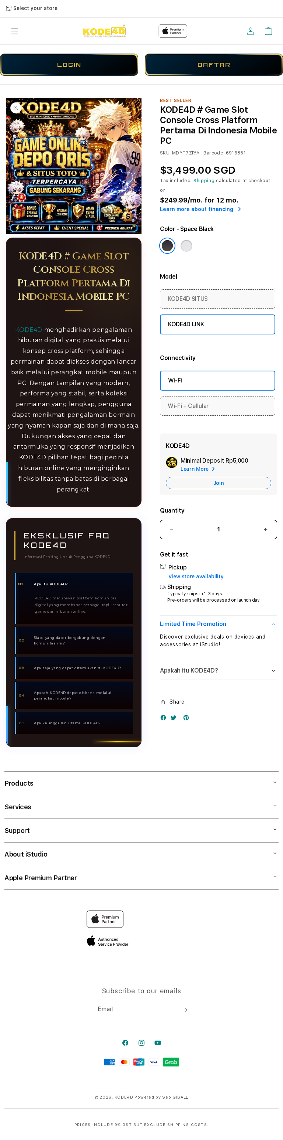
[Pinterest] (188, 719)
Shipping (204, 180)
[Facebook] (165, 719)
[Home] (104, 31)
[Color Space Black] (167, 245)
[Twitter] (175, 719)
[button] (15, 31)
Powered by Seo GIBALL (161, 1097)
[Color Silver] (186, 246)
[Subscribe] (185, 1010)
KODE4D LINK (186, 324)
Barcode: (213, 153)
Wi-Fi (175, 380)
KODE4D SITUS (188, 298)
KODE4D (28, 329)
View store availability (196, 576)
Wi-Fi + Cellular (188, 405)
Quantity (172, 510)
